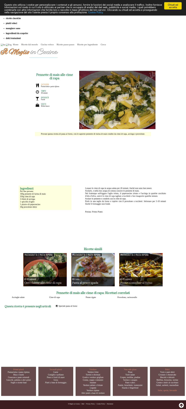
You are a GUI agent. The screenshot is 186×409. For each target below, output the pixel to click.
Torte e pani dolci (167, 372)
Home (15, 44)
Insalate (93, 383)
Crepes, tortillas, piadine (130, 377)
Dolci (167, 369)
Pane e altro (130, 383)
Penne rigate (91, 297)
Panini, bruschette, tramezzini (130, 385)
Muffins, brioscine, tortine (167, 380)
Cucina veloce (47, 44)
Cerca (103, 44)
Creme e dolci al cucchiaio (167, 383)
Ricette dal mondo (29, 44)
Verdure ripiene (93, 390)
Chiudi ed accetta (173, 6)
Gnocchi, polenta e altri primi (18, 380)
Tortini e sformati (93, 375)
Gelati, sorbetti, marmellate (167, 385)
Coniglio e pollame (56, 375)
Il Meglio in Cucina (74, 404)
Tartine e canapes (130, 380)
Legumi (93, 388)
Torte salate (130, 375)
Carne (55, 372)
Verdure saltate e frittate (93, 385)
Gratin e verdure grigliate (93, 377)
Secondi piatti (56, 369)
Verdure (92, 369)
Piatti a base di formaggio (55, 383)
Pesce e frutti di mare (56, 377)
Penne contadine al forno (136, 282)
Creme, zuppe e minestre (93, 380)
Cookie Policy (95, 12)
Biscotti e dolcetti (167, 377)
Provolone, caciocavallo (127, 297)
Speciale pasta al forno (68, 306)
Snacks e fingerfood (130, 388)
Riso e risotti (18, 375)
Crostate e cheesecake (167, 375)
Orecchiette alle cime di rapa (42, 282)
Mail (83, 404)
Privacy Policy (90, 404)
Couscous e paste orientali (18, 377)
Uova (56, 380)
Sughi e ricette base (19, 383)
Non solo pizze (130, 369)
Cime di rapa (54, 297)
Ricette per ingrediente (87, 44)
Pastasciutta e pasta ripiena (18, 372)
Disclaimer (110, 404)
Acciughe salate (18, 297)
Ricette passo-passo (65, 44)
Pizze (130, 372)
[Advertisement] (93, 159)
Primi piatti (18, 369)
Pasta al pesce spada (85, 282)
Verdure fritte (93, 372)
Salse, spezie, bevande (167, 390)
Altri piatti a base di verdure (93, 393)
